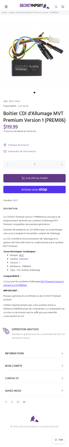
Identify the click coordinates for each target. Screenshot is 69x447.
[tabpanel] (34, 55)
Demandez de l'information (22, 151)
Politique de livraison (18, 145)
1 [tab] (34, 92)
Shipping (7, 131)
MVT (15, 200)
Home (4, 12)
